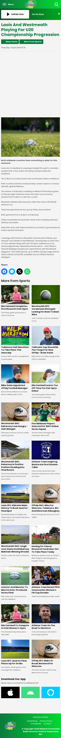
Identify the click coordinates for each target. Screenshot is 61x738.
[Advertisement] (30, 84)
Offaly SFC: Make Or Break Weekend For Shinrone (42, 663)
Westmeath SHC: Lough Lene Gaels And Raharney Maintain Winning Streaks (15, 549)
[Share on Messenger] (12, 271)
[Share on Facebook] (4, 271)
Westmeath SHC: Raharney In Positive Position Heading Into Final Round (12, 465)
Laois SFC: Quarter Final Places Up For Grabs (14, 662)
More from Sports (33, 41)
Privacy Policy (46, 721)
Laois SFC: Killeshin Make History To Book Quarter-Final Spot (15, 508)
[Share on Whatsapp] (27, 271)
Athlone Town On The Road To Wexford (43, 627)
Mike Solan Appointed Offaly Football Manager (14, 387)
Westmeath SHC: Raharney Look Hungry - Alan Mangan (14, 426)
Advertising (32, 721)
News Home (11, 41)
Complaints (36, 723)
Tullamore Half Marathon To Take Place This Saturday (15, 350)
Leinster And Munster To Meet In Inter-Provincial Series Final (14, 590)
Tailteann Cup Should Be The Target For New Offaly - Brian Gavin (45, 350)
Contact (47, 723)
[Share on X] (19, 271)
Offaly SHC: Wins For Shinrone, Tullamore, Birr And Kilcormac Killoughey (45, 508)
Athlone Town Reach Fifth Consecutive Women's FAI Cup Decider (46, 590)
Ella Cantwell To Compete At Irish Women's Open (15, 627)
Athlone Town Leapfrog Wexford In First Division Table (45, 464)
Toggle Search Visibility (56, 6)
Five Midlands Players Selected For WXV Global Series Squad (45, 426)
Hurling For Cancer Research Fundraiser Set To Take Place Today (45, 549)
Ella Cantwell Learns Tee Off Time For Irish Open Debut (45, 388)
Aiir (40, 734)
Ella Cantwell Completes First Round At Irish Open (14, 307)
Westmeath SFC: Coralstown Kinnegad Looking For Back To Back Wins (45, 310)
